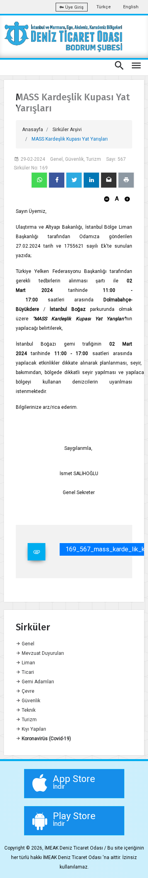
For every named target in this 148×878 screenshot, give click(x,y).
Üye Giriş (74, 7)
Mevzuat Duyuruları (42, 653)
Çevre (27, 691)
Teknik (28, 710)
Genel (27, 644)
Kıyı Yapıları (33, 729)
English (131, 6)
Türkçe (103, 6)
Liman (28, 663)
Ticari (27, 672)
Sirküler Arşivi (67, 129)
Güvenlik (30, 700)
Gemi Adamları (37, 681)
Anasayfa (32, 129)
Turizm (29, 719)
